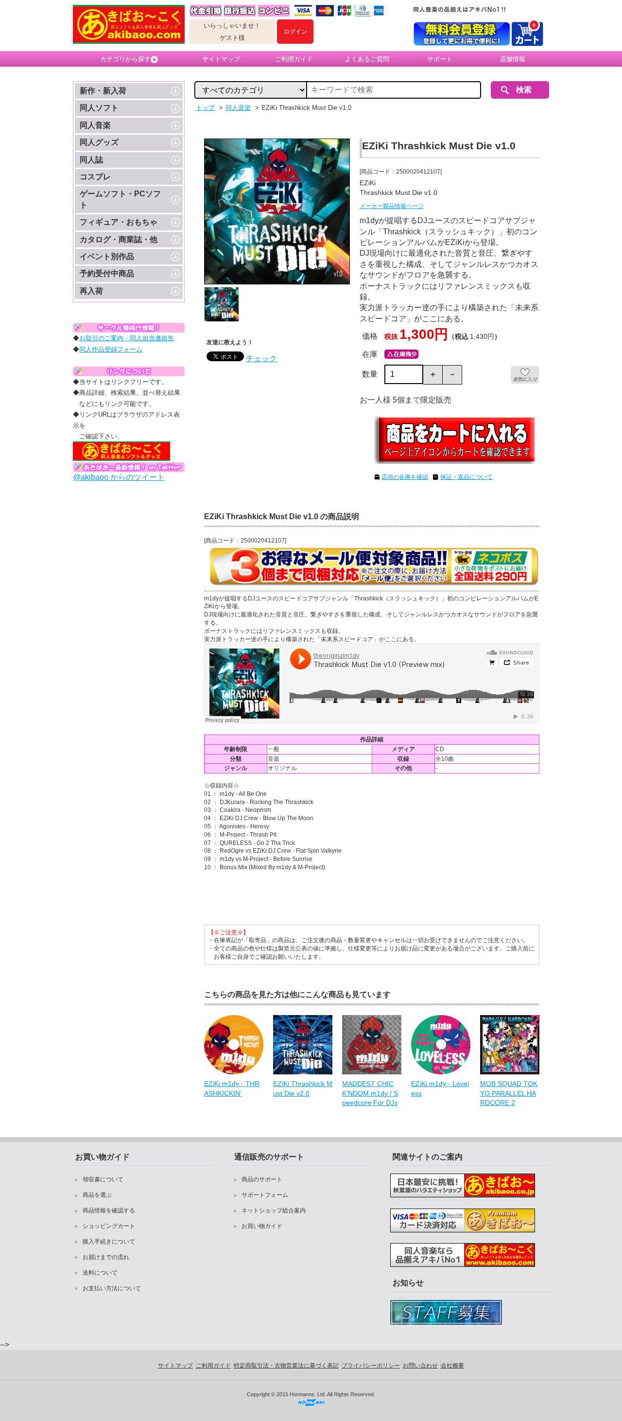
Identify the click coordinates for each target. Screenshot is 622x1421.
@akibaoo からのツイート (119, 477)
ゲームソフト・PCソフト (120, 199)
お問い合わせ (420, 1365)
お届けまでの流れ (106, 1257)
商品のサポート (262, 1179)
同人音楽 (95, 125)
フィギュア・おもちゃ (118, 222)
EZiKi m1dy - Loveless (440, 1088)
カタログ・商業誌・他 (118, 239)
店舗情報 (512, 59)
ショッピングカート (109, 1226)
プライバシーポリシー (371, 1365)
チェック (261, 358)
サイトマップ (221, 59)
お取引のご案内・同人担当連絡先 (126, 338)
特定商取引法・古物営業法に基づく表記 (286, 1365)
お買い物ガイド (262, 1226)
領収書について (103, 1179)
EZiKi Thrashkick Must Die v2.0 (302, 1088)
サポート (439, 59)
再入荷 (91, 291)
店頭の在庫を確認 (404, 477)
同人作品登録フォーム (110, 349)
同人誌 (91, 160)
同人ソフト (99, 108)
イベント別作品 (107, 256)
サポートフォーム (265, 1195)
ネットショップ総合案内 (274, 1210)
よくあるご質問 (367, 59)
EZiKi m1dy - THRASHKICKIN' (231, 1088)
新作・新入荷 (103, 91)
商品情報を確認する (109, 1210)
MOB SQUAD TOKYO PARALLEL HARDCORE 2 (508, 1093)
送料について (100, 1272)
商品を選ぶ (97, 1195)
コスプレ (95, 177)
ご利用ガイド (294, 59)
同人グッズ (99, 142)
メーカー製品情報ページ (392, 206)
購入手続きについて (109, 1241)
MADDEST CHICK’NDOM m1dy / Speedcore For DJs (370, 1093)
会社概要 (452, 1365)
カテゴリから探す (125, 59)
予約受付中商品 (107, 273)
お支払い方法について (112, 1288)
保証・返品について (466, 477)
